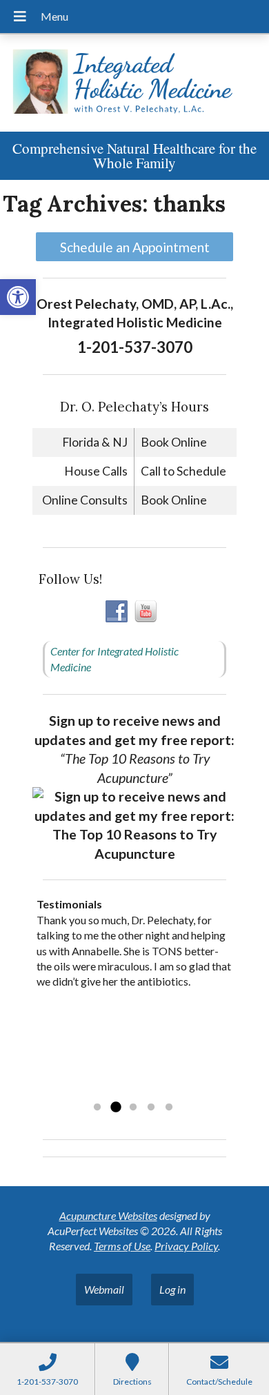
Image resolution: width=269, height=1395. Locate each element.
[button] (18, 297)
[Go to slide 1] (97, 1107)
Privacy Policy (186, 1245)
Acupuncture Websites (108, 1215)
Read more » (123, 1089)
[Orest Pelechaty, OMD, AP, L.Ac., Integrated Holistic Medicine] (134, 83)
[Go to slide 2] (115, 1107)
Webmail (104, 1289)
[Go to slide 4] (151, 1107)
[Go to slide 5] (169, 1107)
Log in (172, 1289)
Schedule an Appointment (135, 247)
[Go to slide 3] (133, 1107)
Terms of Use (122, 1245)
